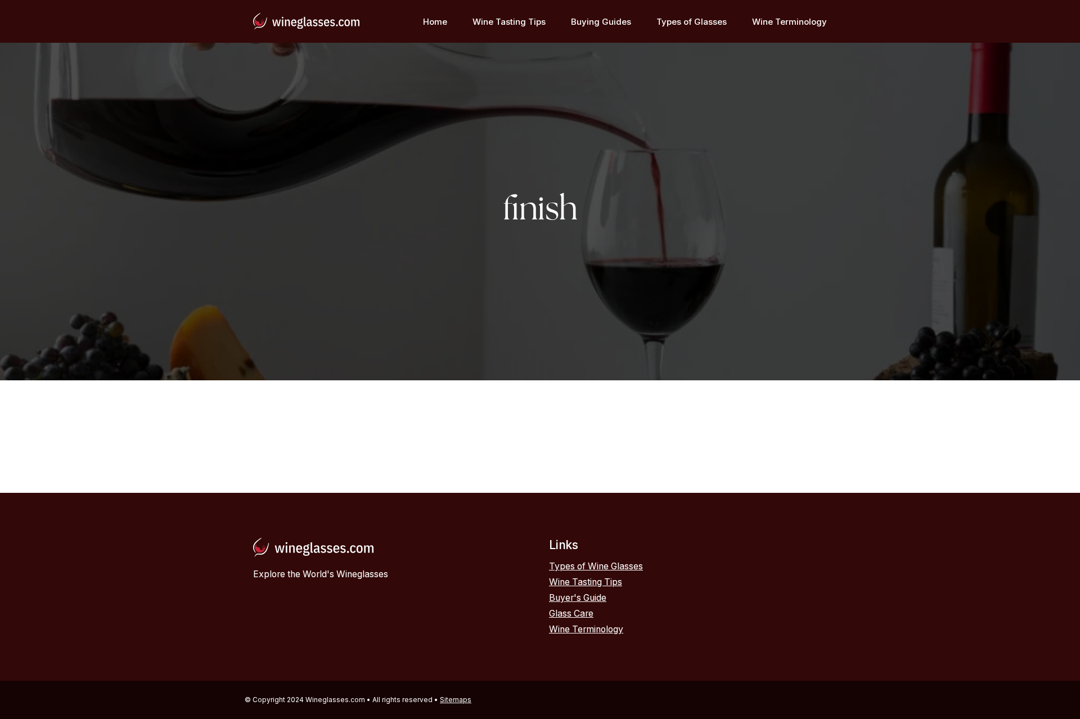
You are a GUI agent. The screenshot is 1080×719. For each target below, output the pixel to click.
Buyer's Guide (577, 597)
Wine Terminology (789, 21)
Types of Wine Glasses (596, 566)
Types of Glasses (691, 21)
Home (435, 21)
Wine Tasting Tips (509, 21)
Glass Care (571, 613)
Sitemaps (455, 699)
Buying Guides (601, 21)
